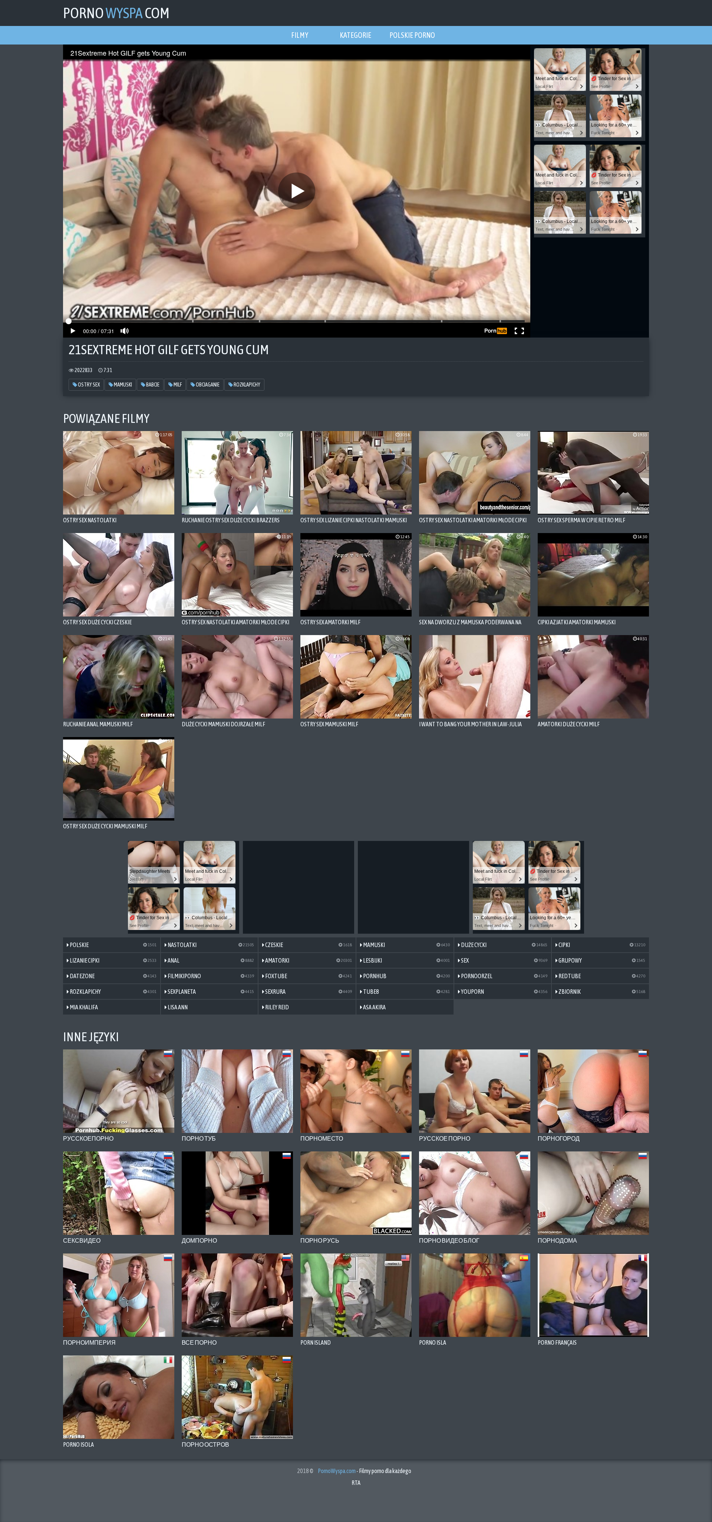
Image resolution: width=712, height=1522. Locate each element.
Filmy (299, 35)
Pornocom (116, 12)
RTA (356, 1482)
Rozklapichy (246, 385)
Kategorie (355, 35)
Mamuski (122, 385)
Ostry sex (88, 385)
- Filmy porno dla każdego (364, 1470)
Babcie (152, 385)
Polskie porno (412, 35)
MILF (177, 385)
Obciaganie (207, 385)
